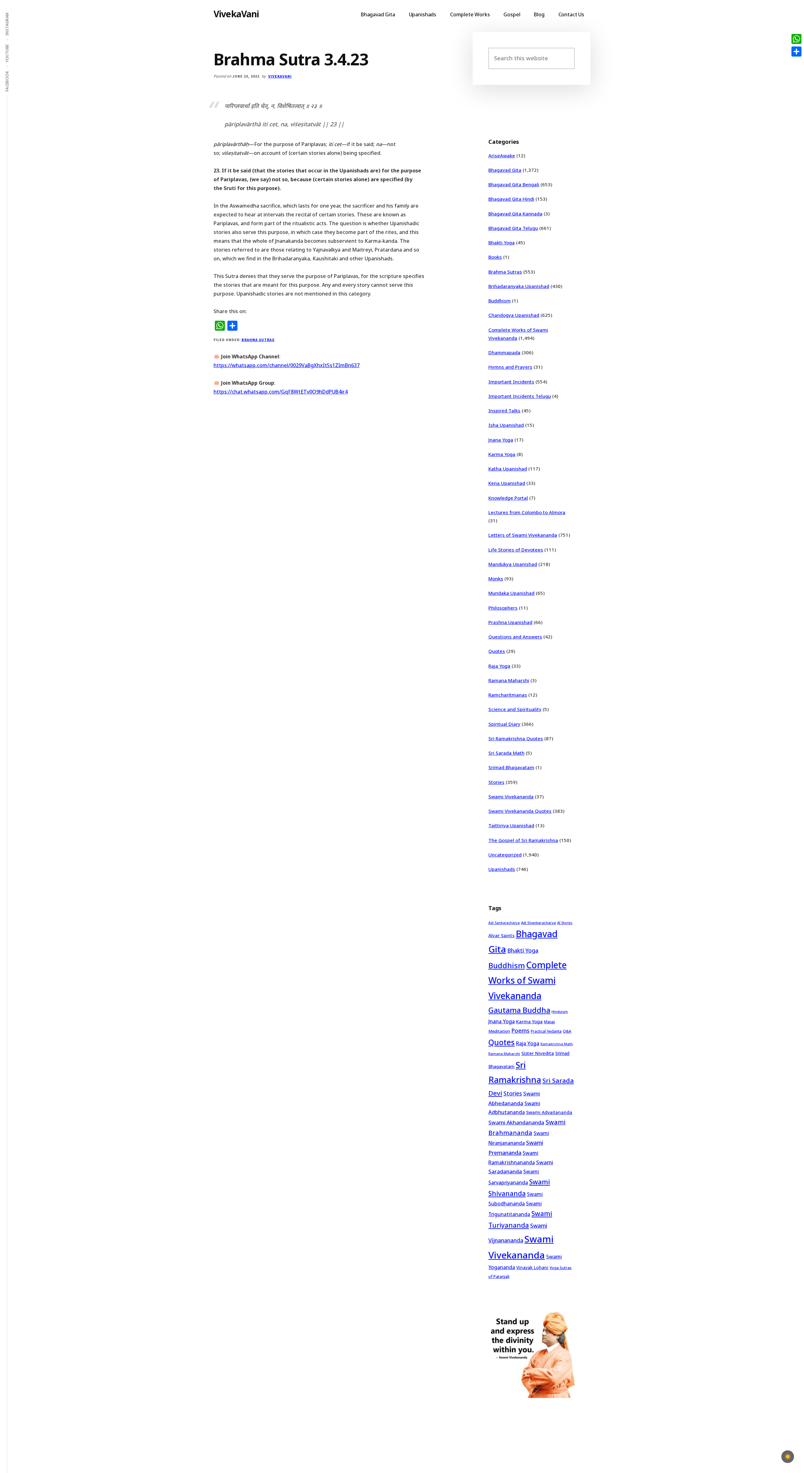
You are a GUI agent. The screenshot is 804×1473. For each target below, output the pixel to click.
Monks (495, 578)
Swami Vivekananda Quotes (519, 811)
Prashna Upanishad (510, 622)
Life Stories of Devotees (515, 549)
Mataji (549, 1022)
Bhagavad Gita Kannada (515, 213)
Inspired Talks (504, 410)
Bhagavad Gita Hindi (511, 199)
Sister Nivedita (537, 1053)
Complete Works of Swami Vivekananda (527, 980)
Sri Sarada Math (506, 753)
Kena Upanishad (506, 483)
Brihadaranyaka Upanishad (518, 286)
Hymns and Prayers (510, 367)
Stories (496, 782)
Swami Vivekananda (511, 796)
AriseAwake (501, 155)
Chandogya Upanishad (513, 315)
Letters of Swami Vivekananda (522, 535)
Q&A (567, 1031)
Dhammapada (504, 352)
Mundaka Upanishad (511, 593)
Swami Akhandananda (516, 1122)
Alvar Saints (501, 935)
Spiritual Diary (504, 724)
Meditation (499, 1031)
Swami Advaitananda (549, 1112)
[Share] (796, 51)
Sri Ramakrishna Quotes (515, 738)
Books (495, 257)
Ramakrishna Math (557, 1044)
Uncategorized (505, 854)
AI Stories (565, 923)
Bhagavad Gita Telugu (513, 228)
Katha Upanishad (507, 468)
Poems (520, 1030)
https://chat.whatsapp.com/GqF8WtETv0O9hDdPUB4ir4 (281, 391)
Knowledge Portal (508, 498)
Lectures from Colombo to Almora (526, 512)
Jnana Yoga (500, 440)
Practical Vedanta (546, 1031)
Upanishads (501, 869)
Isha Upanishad (506, 425)
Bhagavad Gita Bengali (513, 184)
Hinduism (559, 1011)
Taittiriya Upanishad (511, 825)
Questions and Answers (515, 636)
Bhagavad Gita (504, 170)
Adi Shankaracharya (538, 922)
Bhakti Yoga (501, 242)
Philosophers (503, 608)
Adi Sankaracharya (504, 923)
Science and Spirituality (514, 709)
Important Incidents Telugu (519, 396)
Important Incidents (511, 381)
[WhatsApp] (796, 39)
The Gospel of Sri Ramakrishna (523, 840)
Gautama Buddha (519, 1010)
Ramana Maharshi (508, 680)
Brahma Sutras (258, 339)
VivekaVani (236, 14)
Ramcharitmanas (507, 695)
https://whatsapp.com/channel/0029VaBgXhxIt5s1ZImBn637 (287, 365)
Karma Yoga (501, 454)
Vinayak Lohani (532, 1267)
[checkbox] (787, 1456)
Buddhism (499, 300)
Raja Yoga (499, 666)
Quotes (496, 651)
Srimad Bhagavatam (511, 767)
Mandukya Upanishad (512, 564)
